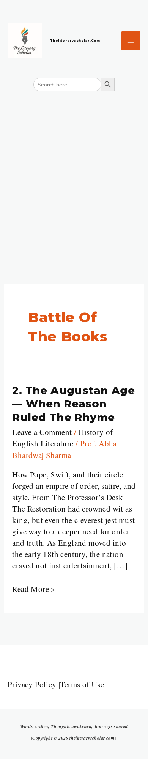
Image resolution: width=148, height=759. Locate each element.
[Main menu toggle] (131, 41)
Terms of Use (82, 684)
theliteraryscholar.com (75, 40)
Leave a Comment (42, 432)
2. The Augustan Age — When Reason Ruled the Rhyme (73, 404)
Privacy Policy (32, 684)
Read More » (33, 588)
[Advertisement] (74, 174)
